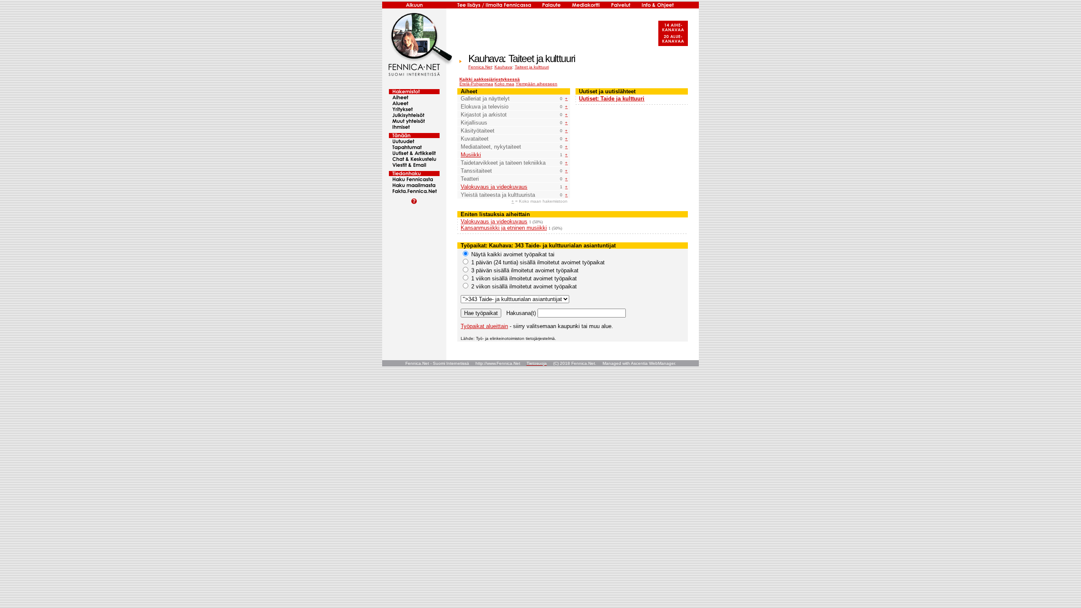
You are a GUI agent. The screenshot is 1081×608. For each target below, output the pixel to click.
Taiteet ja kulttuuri (532, 67)
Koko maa (504, 83)
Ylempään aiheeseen (536, 83)
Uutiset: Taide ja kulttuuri (611, 98)
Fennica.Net (480, 67)
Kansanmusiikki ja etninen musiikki (504, 228)
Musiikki (471, 155)
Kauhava (503, 67)
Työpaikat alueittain (484, 326)
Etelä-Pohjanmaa (476, 83)
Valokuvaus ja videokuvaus (494, 187)
